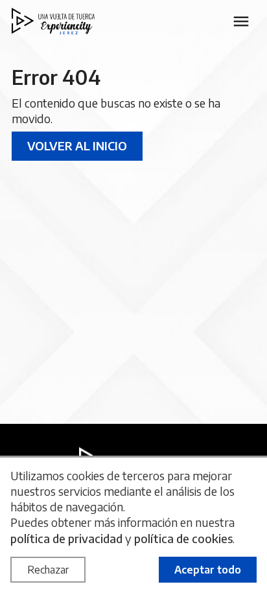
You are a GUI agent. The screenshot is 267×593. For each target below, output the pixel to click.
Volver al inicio (77, 145)
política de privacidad (66, 538)
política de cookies (183, 538)
